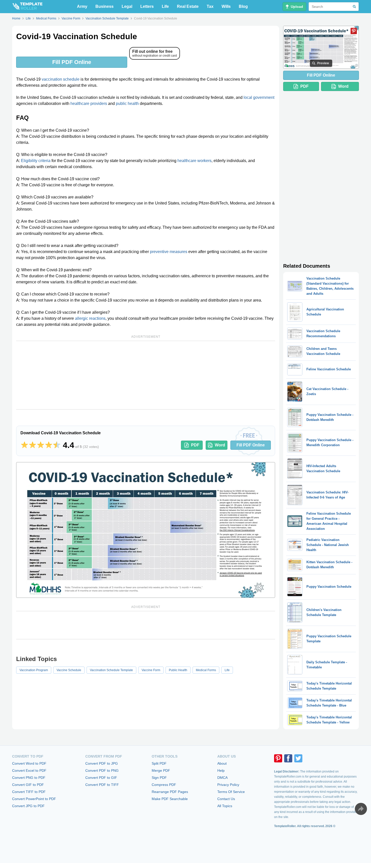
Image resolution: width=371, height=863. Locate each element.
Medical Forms (206, 670)
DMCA (222, 778)
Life (165, 6)
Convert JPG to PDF (28, 806)
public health (127, 103)
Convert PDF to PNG (102, 770)
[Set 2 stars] (33, 445)
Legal (127, 6)
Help (221, 770)
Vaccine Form (151, 670)
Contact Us (226, 799)
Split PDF (159, 763)
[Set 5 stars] (57, 445)
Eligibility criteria (35, 160)
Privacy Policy (228, 785)
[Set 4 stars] (49, 445)
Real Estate (188, 6)
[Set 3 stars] (41, 445)
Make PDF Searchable (170, 799)
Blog (243, 6)
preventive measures (168, 251)
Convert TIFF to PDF (29, 792)
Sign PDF (159, 778)
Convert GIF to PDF (28, 785)
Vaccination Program (33, 670)
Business (104, 6)
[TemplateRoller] (27, 7)
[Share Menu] (361, 809)
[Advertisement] (145, 375)
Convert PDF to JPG (101, 763)
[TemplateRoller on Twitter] (298, 758)
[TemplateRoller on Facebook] (288, 758)
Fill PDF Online (71, 62)
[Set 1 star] (24, 445)
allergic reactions (90, 318)
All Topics (224, 806)
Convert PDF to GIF (101, 778)
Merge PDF (161, 770)
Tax (210, 6)
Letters (147, 6)
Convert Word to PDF (29, 763)
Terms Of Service (231, 792)
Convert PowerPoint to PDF (34, 799)
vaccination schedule (61, 79)
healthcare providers (88, 103)
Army (82, 6)
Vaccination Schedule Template (111, 670)
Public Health (178, 670)
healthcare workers (194, 160)
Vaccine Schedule (69, 670)
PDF (195, 445)
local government (259, 97)
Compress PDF (164, 785)
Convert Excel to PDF (29, 770)
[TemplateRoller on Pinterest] (278, 758)
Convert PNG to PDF (28, 778)
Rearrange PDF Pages (170, 792)
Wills (226, 6)
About (222, 763)
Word (220, 445)
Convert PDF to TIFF (102, 785)
